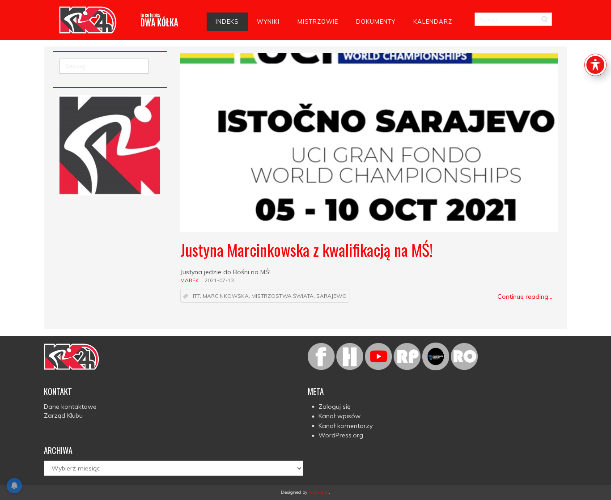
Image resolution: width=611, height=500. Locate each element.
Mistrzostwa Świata (282, 296)
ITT (196, 296)
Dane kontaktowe (70, 407)
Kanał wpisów (339, 416)
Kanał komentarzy (345, 426)
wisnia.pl (319, 492)
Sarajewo (331, 296)
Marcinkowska (226, 296)
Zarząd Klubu (63, 415)
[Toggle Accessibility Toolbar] (595, 65)
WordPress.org (340, 435)
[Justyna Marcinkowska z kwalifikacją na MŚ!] (369, 142)
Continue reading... (524, 296)
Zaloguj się (334, 407)
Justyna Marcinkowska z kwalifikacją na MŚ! (306, 249)
